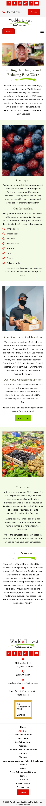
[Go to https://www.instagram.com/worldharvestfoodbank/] (9, 3)
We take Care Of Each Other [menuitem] (23, 749)
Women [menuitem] (23, 757)
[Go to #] (25, 3)
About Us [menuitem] (23, 730)
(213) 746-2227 (13, 12)
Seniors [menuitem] (23, 753)
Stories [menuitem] (23, 775)
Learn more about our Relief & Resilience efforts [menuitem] (23, 762)
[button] (23, 418)
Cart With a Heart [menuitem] (23, 742)
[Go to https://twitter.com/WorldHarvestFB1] (20, 3)
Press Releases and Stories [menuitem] (23, 772)
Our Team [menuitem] (23, 738)
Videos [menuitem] (23, 768)
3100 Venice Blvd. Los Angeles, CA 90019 (23, 665)
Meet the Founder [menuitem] (23, 734)
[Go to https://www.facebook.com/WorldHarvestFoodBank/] (14, 3)
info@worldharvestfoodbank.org (23, 683)
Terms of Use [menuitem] (23, 787)
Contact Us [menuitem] (23, 779)
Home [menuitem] (23, 727)
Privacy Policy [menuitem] (23, 783)
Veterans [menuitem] (23, 745)
